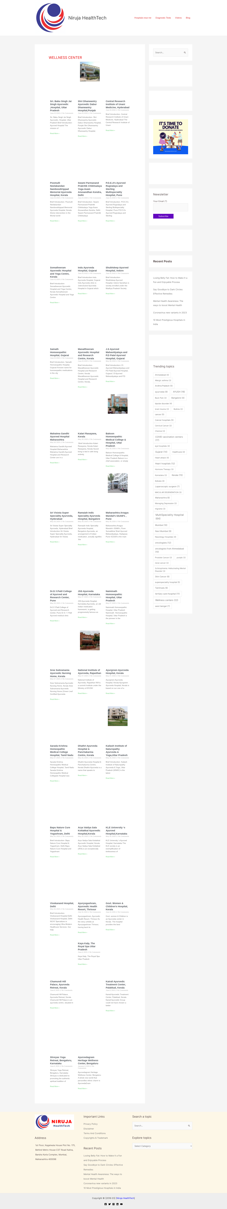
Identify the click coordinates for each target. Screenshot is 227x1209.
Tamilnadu (161, 588)
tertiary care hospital (167, 594)
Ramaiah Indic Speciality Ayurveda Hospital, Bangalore (89, 515)
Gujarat (161, 452)
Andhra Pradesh (164, 386)
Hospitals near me (142, 18)
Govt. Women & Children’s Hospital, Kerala (117, 906)
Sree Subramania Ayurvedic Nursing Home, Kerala (60, 673)
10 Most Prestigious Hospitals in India (102, 1188)
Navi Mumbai (163, 531)
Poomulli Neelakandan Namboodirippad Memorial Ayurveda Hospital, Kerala (61, 189)
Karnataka (161, 475)
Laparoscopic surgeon (167, 486)
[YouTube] (121, 1204)
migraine (160, 509)
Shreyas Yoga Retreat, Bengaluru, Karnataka (61, 1060)
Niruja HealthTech (87, 18)
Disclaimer (89, 1128)
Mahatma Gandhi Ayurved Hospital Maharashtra (59, 436)
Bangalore (178, 398)
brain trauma (162, 409)
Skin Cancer (162, 576)
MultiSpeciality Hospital (170, 516)
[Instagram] (113, 1204)
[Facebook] (105, 1204)
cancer (159, 414)
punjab (181, 557)
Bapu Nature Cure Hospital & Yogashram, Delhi (60, 830)
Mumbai (161, 525)
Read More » (54, 133)
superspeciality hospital (167, 582)
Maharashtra (162, 497)
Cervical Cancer (163, 425)
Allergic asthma (163, 380)
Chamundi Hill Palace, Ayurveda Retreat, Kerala (59, 984)
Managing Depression (166, 503)
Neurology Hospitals (165, 537)
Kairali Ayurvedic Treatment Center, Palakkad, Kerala (116, 984)
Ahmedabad (162, 375)
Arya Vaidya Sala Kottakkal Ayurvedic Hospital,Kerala (89, 830)
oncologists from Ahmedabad (169, 550)
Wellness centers (166, 600)
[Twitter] (109, 1204)
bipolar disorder (163, 403)
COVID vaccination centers (169, 438)
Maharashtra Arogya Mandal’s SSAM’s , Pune (117, 515)
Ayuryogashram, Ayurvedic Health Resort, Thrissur (87, 906)
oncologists (163, 542)
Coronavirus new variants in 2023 (170, 312)
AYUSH (179, 391)
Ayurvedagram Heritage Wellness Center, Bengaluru (88, 1060)
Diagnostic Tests (163, 18)
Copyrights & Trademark (96, 1138)
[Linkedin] (117, 1204)
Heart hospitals (165, 463)
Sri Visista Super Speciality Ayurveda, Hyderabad (61, 515)
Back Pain (161, 398)
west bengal (162, 606)
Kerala (177, 475)
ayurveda (161, 392)
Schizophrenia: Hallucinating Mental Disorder (170, 569)
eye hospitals (162, 446)
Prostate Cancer (163, 557)
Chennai (160, 431)
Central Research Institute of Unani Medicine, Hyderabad (117, 104)
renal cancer (162, 563)
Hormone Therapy (164, 469)
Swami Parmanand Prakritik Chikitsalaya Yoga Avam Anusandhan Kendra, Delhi (90, 189)
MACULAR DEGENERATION (168, 492)
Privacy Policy (91, 1124)
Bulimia (178, 409)
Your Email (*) (160, 201)
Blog (188, 18)
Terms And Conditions (95, 1133)
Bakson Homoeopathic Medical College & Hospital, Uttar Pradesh (116, 439)
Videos (178, 18)
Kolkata (159, 481)
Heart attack (162, 458)
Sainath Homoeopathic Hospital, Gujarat (59, 352)
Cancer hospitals (164, 420)
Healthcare (178, 452)
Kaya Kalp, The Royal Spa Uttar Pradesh (87, 946)
